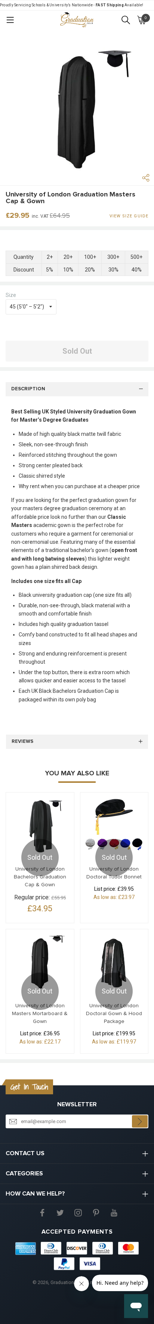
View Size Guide (129, 216)
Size (11, 295)
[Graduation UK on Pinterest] (96, 1212)
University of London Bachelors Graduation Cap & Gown (40, 876)
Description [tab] (28, 389)
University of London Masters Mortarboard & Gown (40, 1013)
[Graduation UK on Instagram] (78, 1212)
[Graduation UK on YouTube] (114, 1212)
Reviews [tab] (22, 741)
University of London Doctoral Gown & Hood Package (114, 1013)
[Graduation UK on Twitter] (60, 1212)
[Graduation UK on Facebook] (42, 1212)
